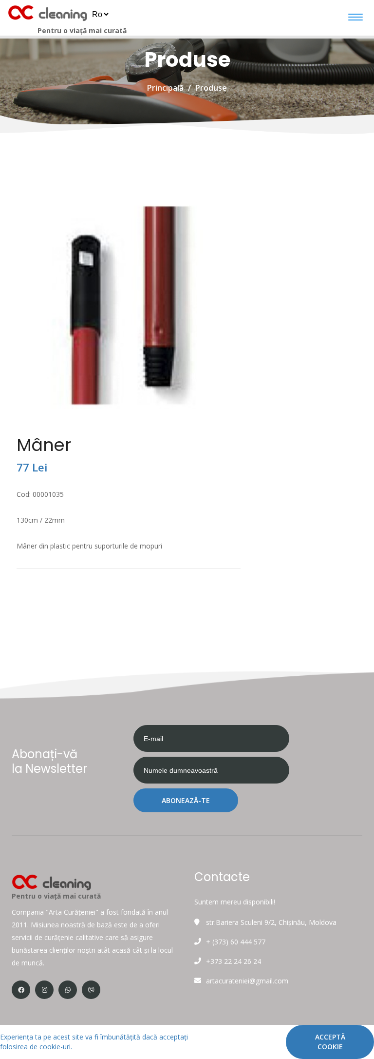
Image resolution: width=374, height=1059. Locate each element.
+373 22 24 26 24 (233, 961)
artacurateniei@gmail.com (247, 980)
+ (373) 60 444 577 (235, 941)
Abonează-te (186, 800)
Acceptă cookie (330, 1041)
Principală (165, 87)
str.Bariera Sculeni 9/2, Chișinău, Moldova (271, 922)
